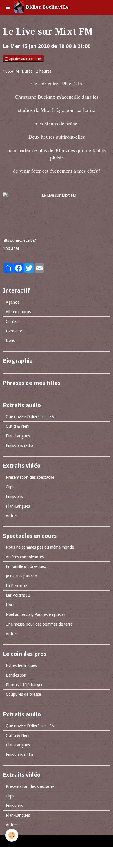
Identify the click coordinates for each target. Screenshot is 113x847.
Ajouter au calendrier (25, 59)
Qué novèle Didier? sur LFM (30, 416)
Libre (10, 605)
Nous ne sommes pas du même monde (40, 547)
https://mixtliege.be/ (19, 240)
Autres (11, 515)
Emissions (14, 496)
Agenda (12, 302)
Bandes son (16, 675)
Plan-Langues (18, 436)
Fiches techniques (21, 665)
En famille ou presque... (27, 566)
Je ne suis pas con (21, 576)
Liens (10, 340)
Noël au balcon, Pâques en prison (35, 614)
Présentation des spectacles (30, 477)
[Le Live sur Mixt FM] (56, 212)
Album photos (18, 311)
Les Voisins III (18, 595)
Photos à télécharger (24, 684)
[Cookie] (11, 835)
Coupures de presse (23, 694)
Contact (13, 321)
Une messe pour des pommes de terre (39, 624)
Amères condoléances (25, 556)
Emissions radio (19, 445)
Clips (10, 487)
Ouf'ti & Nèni (17, 426)
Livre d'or (14, 331)
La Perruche (16, 585)
